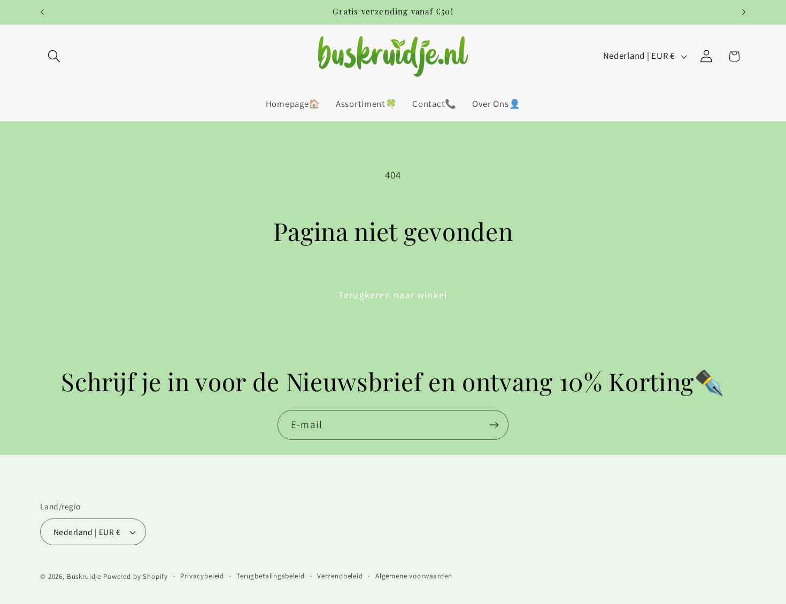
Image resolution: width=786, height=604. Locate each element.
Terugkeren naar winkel (393, 295)
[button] (54, 56)
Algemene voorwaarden (413, 575)
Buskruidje (84, 576)
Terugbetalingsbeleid (270, 575)
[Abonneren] (494, 425)
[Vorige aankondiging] (42, 12)
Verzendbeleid (340, 575)
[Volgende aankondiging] (744, 12)
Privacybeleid (202, 575)
